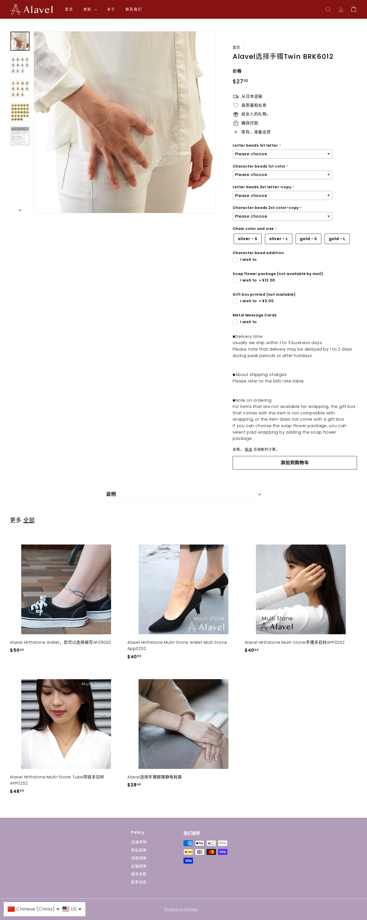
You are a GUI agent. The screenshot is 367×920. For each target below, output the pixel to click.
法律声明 (139, 842)
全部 (29, 520)
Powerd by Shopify (181, 909)
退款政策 (139, 858)
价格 (237, 71)
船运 (248, 449)
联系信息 (139, 882)
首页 (69, 9)
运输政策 (139, 866)
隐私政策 (139, 850)
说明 (111, 494)
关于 (111, 9)
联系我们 (134, 9)
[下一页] (20, 208)
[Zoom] (125, 122)
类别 (88, 9)
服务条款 (139, 874)
